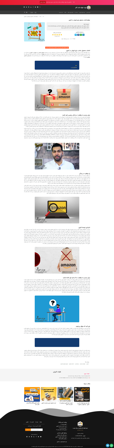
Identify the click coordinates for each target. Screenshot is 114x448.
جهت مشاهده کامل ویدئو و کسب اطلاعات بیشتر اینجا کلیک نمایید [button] (57, 47)
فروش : (80, 436)
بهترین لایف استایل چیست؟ (61, 429)
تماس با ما (32, 422)
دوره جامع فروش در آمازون (62, 441)
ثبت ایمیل (28, 429)
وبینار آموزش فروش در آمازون (60, 437)
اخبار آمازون (61, 12)
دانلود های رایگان (70, 12)
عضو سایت (80, 377)
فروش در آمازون (33, 52)
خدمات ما (76, 12)
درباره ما (36, 422)
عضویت (31, 12)
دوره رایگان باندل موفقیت (61, 435)
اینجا (64, 377)
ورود (35, 12)
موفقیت (42, 54)
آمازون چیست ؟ (63, 424)
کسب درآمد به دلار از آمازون (61, 426)
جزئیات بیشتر (42, 2)
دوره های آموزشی (82, 12)
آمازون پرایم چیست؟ (62, 428)
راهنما (41, 422)
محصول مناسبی (41, 52)
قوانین (27, 422)
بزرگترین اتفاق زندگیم (62, 438)
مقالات (65, 12)
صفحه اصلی (88, 12)
